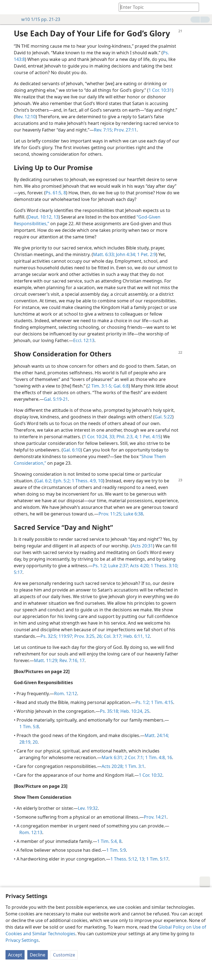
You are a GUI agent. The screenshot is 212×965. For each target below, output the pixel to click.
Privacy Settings (22, 940)
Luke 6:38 (132, 514)
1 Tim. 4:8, (155, 757)
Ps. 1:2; (100, 566)
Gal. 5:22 (163, 417)
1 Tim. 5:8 (29, 727)
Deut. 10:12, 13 (43, 217)
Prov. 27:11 (125, 130)
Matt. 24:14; (157, 735)
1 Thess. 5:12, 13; (127, 859)
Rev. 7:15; (103, 130)
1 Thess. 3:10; (164, 566)
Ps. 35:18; (109, 711)
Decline (37, 955)
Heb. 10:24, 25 (134, 711)
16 (169, 757)
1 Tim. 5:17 (156, 859)
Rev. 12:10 (25, 117)
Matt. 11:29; (46, 660)
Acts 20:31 (142, 546)
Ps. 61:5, (54, 193)
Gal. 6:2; (44, 481)
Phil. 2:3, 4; (126, 437)
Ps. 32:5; (49, 636)
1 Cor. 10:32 (150, 775)
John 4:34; (125, 254)
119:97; (65, 636)
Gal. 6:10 (72, 450)
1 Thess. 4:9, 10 (87, 481)
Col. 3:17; (112, 636)
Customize (64, 955)
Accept (15, 955)
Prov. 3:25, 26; (88, 636)
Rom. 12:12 (65, 693)
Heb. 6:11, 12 (136, 636)
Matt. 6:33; (104, 254)
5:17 (18, 572)
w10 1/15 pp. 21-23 (40, 19)
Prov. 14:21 (155, 817)
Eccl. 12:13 (83, 340)
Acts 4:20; (139, 566)
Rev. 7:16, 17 (71, 660)
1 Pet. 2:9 (146, 254)
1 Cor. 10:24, (96, 437)
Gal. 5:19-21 (56, 399)
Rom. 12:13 (30, 832)
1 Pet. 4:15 (149, 437)
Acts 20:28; (113, 766)
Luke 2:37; (118, 566)
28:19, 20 (28, 742)
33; (111, 437)
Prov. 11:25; (110, 514)
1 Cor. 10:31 (160, 90)
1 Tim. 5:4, (107, 841)
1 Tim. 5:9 (116, 850)
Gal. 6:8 (120, 386)
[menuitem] (8, 7)
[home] (8, 7)
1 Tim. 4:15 (161, 702)
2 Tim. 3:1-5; (100, 386)
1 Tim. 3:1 (134, 766)
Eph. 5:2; (61, 481)
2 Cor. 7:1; (133, 757)
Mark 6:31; (112, 757)
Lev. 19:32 (88, 808)
